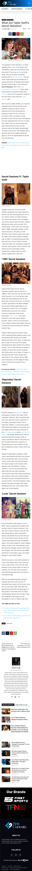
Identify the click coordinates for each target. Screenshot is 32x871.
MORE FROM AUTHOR (21, 705)
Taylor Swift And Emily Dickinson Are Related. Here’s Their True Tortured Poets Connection (15, 371)
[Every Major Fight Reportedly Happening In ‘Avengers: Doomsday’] (6, 762)
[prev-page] (4, 713)
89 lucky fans (13, 316)
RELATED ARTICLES (8, 705)
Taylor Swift (9, 623)
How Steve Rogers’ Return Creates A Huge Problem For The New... (20, 752)
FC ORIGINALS (10, 19)
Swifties (4, 94)
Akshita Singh (6, 28)
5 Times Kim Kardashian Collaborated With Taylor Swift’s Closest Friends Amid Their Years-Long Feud (16, 610)
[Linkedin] (16, 697)
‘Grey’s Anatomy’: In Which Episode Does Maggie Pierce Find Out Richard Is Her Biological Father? (8, 647)
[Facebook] (10, 34)
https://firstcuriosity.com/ (16, 670)
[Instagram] (12, 697)
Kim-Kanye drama (10, 432)
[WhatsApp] (22, 34)
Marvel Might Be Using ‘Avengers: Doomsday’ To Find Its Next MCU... (20, 744)
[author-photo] (16, 665)
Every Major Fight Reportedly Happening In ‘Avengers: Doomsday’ (20, 761)
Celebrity (8, 17)
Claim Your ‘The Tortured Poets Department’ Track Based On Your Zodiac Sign (15, 145)
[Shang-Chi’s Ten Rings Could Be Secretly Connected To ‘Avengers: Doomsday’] (6, 770)
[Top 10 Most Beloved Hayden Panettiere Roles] (6, 719)
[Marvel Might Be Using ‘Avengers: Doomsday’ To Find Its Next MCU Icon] (6, 745)
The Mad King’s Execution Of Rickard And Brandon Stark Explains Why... (20, 778)
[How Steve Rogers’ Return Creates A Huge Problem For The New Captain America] (6, 753)
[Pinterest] (18, 34)
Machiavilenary (18, 77)
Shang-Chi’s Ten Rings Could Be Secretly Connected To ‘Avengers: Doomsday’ (20, 770)
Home (3, 17)
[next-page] (6, 713)
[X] (14, 34)
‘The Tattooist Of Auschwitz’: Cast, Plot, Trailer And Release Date (23, 645)
